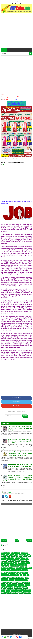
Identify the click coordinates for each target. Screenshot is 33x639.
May (28, 575)
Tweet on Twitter (16, 401)
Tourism (8, 589)
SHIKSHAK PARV (26, 582)
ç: (26, 557)
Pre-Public (11, 579)
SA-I (6, 582)
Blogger (19, 634)
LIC (18, 575)
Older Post (29, 540)
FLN (25, 565)
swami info (27, 584)
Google (13, 567)
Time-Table (25, 587)
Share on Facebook (16, 397)
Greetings (29, 567)
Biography (17, 557)
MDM (2, 577)
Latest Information (5, 575)
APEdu (9, 492)
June (20, 572)
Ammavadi (18, 552)
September (20, 582)
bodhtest (23, 557)
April (29, 555)
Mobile (6, 577)
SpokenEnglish (10, 584)
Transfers (13, 589)
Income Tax (19, 570)
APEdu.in (12, 555)
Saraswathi (14, 582)
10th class (3, 552)
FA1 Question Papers (14, 565)
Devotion (3, 562)
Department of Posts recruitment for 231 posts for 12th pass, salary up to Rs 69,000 (20, 428)
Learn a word (13, 575)
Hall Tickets (3, 570)
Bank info (12, 557)
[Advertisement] (16, 30)
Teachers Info (10, 587)
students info (21, 584)
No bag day (16, 577)
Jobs (5, 94)
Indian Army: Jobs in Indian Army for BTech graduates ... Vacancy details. (20, 465)
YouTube (8, 592)
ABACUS (8, 552)
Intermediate (4, 572)
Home (17, 540)
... (3, 436)
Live (21, 575)
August (2, 557)
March (24, 575)
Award (7, 557)
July (16, 572)
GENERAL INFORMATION (5, 567)
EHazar (19, 562)
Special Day (3, 584)
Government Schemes (20, 567)
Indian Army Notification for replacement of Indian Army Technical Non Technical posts (20, 453)
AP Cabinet (3, 555)
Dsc (7, 562)
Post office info (4, 579)
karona (23, 572)
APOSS (20, 555)
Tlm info (3, 589)
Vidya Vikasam (19, 589)
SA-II (9, 582)
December (17, 560)
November (21, 577)
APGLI (17, 555)
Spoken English (7, 97)
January (9, 572)
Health (9, 570)
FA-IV (5, 565)
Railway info (24, 579)
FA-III (2, 565)
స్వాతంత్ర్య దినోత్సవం (27, 592)
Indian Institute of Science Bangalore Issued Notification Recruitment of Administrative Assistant (17, 478)
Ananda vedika (24, 552)
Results (2, 582)
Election (24, 562)
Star (16, 584)
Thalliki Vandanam (18, 587)
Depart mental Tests (24, 560)
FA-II (28, 562)
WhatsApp (3, 592)
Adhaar (12, 552)
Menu (4, 49)
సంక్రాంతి (20, 592)
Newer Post (4, 540)
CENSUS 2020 (3, 560)
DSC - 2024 (11, 562)
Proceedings (17, 579)
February (22, 565)
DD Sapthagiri (11, 560)
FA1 (8, 565)
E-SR (16, 562)
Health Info (6, 99)
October (27, 577)
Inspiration (25, 570)
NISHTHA (10, 577)
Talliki (4, 587)
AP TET (8, 555)
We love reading (27, 589)
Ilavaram (13, 570)
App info (24, 555)
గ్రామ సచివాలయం (14, 592)
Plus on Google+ (16, 405)
